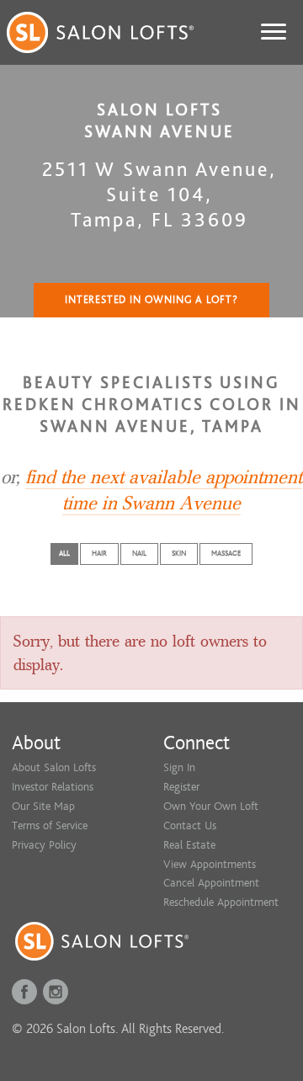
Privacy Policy (44, 845)
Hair (99, 553)
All (64, 553)
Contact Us (189, 825)
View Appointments (209, 864)
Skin (179, 553)
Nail (139, 553)
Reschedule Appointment (221, 902)
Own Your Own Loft (210, 806)
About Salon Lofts (54, 767)
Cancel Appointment (211, 882)
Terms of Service (50, 825)
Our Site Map (43, 806)
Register (181, 786)
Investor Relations (52, 786)
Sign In (179, 767)
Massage (226, 553)
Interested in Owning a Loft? (151, 300)
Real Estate (189, 845)
